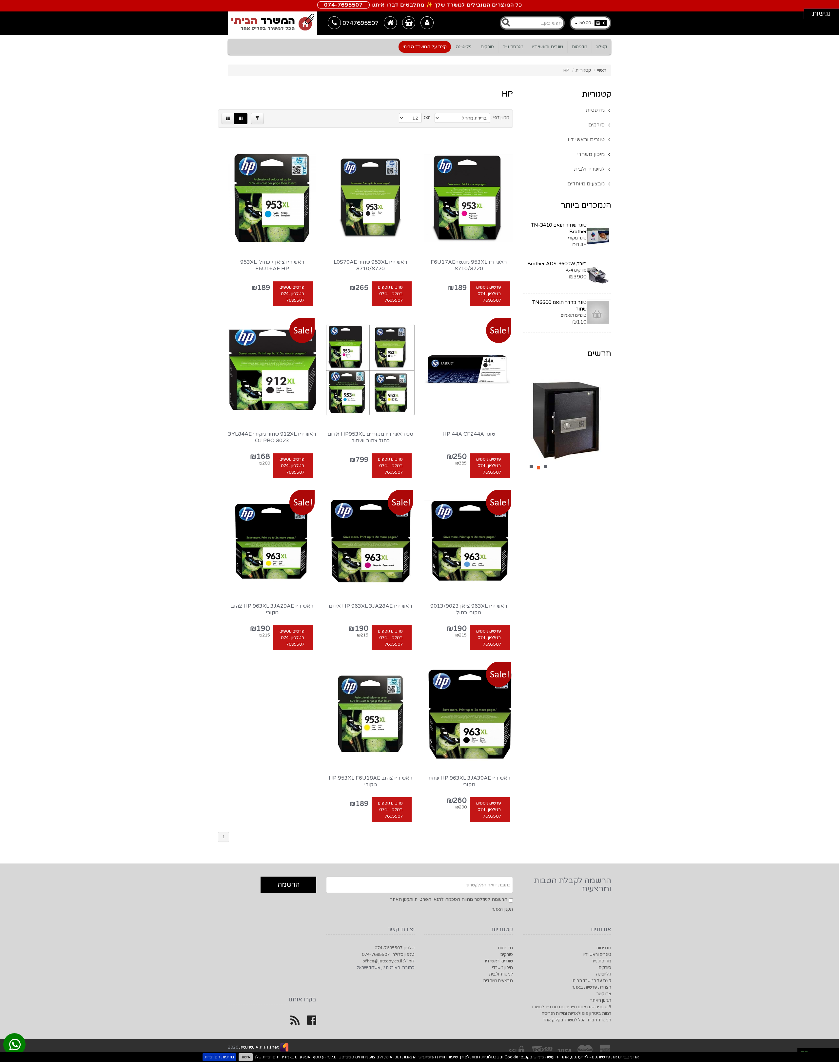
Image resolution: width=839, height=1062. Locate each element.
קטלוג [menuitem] (601, 46)
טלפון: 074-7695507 (395, 948)
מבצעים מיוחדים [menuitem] (586, 183)
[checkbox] (511, 900)
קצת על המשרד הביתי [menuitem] (425, 46)
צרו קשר (603, 993)
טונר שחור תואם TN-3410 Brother (559, 228)
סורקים (605, 967)
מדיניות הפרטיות (219, 1057)
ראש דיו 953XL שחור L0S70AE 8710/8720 (370, 265)
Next (603, 423)
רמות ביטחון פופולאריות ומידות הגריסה (576, 1013)
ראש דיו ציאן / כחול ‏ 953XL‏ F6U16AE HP (272, 265)
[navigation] (419, 46)
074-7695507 (343, 5)
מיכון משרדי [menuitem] (591, 154)
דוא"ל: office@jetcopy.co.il (388, 961)
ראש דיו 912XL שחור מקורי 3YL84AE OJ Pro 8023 (272, 437)
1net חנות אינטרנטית (258, 1047)
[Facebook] (311, 1022)
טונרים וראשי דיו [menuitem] (547, 46)
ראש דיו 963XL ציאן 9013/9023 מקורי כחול (468, 609)
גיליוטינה (603, 974)
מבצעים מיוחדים (498, 980)
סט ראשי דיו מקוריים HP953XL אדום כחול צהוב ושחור (370, 437)
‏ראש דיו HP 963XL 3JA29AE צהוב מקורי (272, 609)
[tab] (419, 24)
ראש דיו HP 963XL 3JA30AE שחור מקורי (468, 781)
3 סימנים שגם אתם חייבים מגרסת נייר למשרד (571, 1007)
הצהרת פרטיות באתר (591, 987)
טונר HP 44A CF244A (468, 434)
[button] (228, 118)
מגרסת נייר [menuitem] (513, 46)
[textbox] (532, 23)
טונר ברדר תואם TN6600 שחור (559, 305)
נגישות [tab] (821, 14)
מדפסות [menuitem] (579, 46)
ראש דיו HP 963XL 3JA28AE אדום (370, 606)
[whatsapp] (15, 1045)
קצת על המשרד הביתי (591, 980)
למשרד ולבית (501, 974)
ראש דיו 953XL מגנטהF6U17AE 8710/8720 (469, 265)
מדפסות (603, 948)
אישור (246, 1057)
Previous (531, 423)
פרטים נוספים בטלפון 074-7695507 (488, 294)
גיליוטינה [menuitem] (464, 46)
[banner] (272, 23)
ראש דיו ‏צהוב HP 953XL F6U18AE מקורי (370, 781)
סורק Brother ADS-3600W (557, 264)
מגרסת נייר (601, 961)
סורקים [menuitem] (487, 46)
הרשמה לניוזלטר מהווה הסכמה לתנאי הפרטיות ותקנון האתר (448, 899)
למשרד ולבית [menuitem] (589, 169)
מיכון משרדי (502, 967)
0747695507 (360, 23)
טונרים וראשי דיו (597, 954)
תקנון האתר (502, 909)
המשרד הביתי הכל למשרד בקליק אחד (577, 1020)
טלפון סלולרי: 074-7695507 (388, 954)
